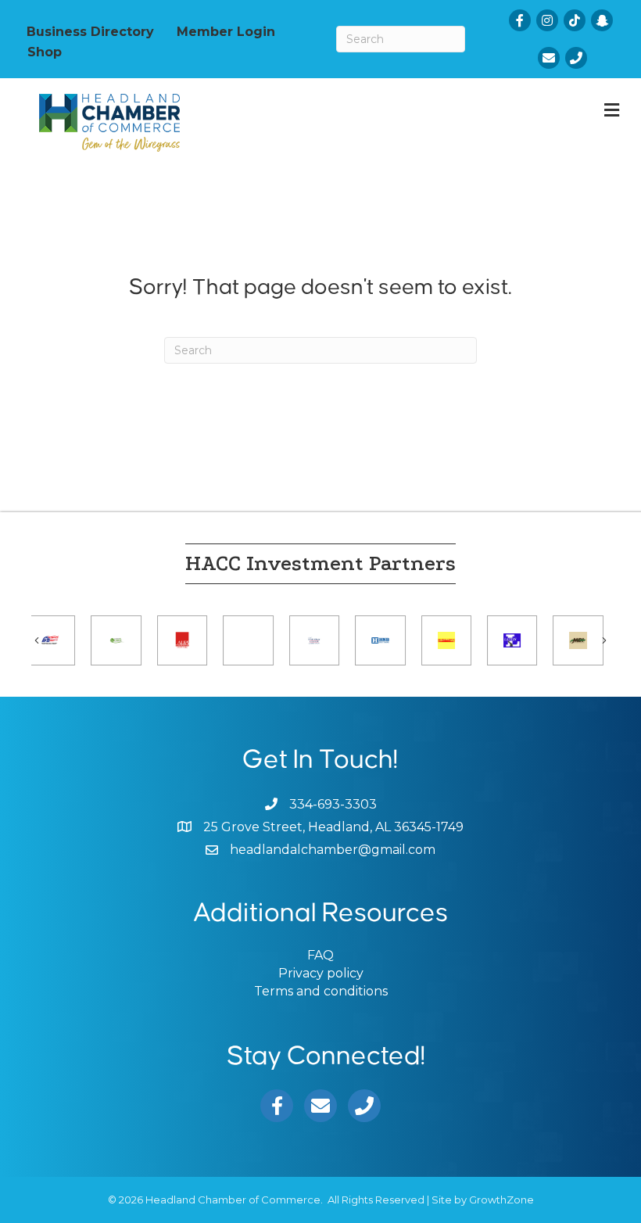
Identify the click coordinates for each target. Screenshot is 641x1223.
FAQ (320, 955)
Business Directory (90, 31)
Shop (44, 52)
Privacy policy (320, 973)
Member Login (226, 31)
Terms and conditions (321, 991)
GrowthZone (501, 1199)
